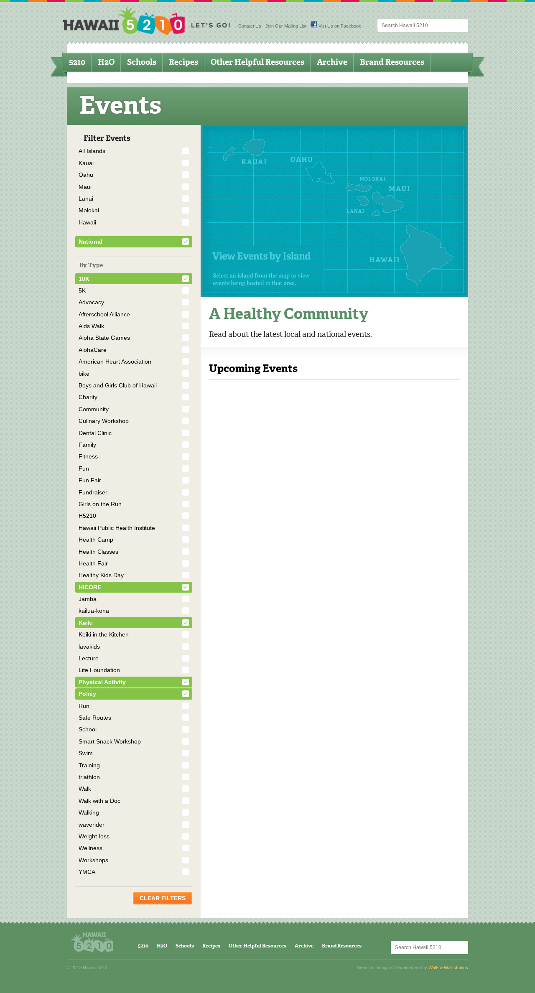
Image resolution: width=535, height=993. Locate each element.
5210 (77, 62)
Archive (332, 62)
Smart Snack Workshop (110, 741)
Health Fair (93, 563)
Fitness (88, 456)
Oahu (86, 174)
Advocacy (91, 302)
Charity (88, 397)
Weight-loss (94, 836)
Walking (89, 812)
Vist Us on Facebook (339, 25)
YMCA (87, 871)
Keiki (86, 622)
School (88, 729)
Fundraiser (93, 492)
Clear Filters (163, 898)
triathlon (89, 777)
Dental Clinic (95, 433)
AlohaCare (93, 349)
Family (87, 444)
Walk (85, 788)
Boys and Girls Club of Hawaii (118, 385)
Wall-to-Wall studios (448, 967)
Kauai (86, 163)
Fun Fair (90, 480)
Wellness (90, 848)
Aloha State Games (104, 337)
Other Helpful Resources (257, 62)
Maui (85, 186)
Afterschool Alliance (104, 314)
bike (84, 373)
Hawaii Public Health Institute (117, 528)
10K (84, 278)
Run (84, 706)
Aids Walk (91, 326)
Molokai (89, 210)
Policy (87, 693)
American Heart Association (115, 361)
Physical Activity (102, 682)
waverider (91, 824)
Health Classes (98, 551)
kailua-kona (94, 610)
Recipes (183, 62)
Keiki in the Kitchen (104, 634)
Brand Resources (392, 62)
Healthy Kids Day (101, 575)
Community (94, 409)
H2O (106, 62)
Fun (84, 468)
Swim (86, 753)
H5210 (87, 515)
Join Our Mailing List (285, 25)
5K (82, 290)
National (90, 241)
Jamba (88, 599)
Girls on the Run (100, 504)
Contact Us (249, 25)
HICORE (90, 587)
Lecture (89, 658)
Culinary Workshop (104, 421)
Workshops (93, 860)
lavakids (89, 646)
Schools (141, 62)
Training (89, 765)
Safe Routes (95, 717)
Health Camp (96, 539)
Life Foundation (99, 670)
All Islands (92, 151)
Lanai (86, 198)
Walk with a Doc (99, 800)
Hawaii (87, 222)
